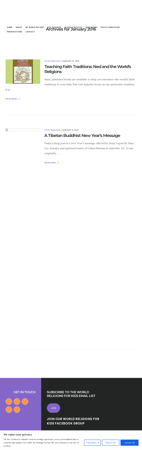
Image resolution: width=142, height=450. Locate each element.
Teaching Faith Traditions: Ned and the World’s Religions (87, 69)
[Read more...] (12, 99)
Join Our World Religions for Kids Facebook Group (73, 421)
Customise (91, 442)
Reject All (110, 442)
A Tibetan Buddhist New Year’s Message (82, 135)
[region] (71, 440)
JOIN (53, 408)
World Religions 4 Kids (22, 11)
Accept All (130, 442)
